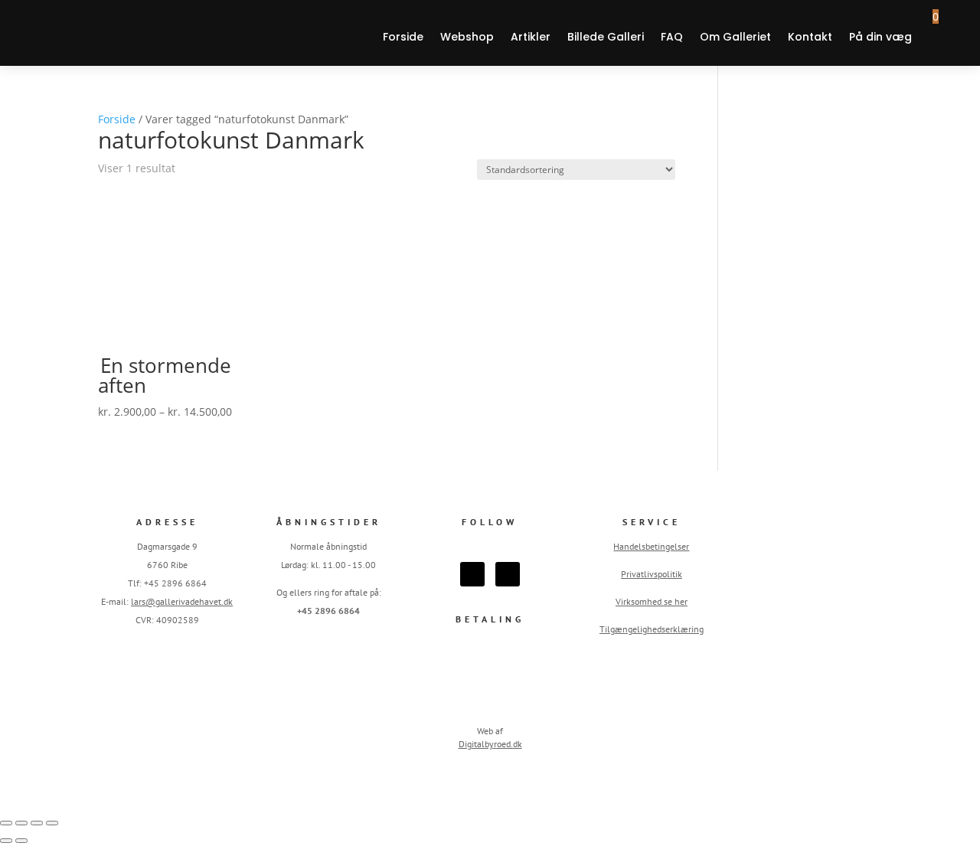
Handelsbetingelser (651, 546)
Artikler (530, 36)
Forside (403, 36)
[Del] (37, 823)
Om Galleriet (735, 36)
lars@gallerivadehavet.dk (182, 601)
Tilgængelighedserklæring (651, 629)
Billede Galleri (605, 36)
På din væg (880, 36)
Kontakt (810, 36)
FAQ (672, 36)
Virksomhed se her (652, 601)
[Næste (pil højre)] (21, 840)
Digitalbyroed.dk (490, 744)
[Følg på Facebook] (472, 574)
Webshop (467, 36)
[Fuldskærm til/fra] (21, 823)
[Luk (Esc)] (52, 823)
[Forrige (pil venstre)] (6, 840)
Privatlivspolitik (651, 574)
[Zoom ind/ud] (6, 823)
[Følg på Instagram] (507, 574)
